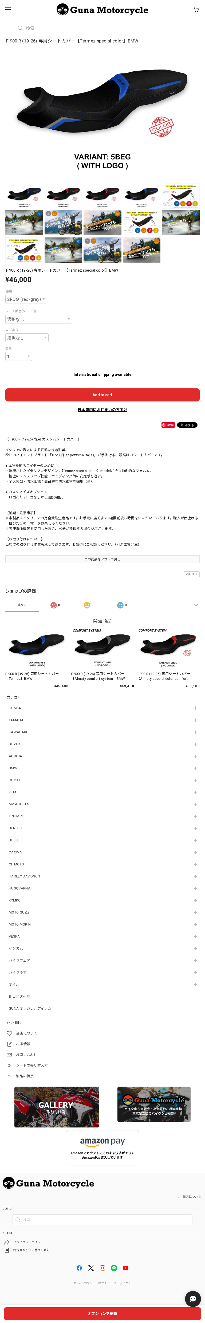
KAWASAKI (18, 732)
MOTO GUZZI (19, 912)
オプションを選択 (102, 1314)
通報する (192, 574)
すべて (22, 605)
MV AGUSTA (19, 804)
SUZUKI (15, 744)
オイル (14, 984)
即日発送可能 (19, 996)
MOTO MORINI (20, 924)
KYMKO (15, 900)
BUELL (14, 840)
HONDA (15, 708)
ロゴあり (11, 330)
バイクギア (18, 972)
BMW (13, 768)
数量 (8, 348)
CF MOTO (16, 864)
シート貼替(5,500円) (20, 311)
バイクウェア (19, 960)
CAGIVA (15, 852)
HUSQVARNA (19, 888)
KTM (12, 792)
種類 (8, 291)
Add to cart (102, 395)
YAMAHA (16, 720)
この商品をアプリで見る (102, 559)
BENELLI (15, 828)
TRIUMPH (16, 816)
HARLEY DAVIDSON (24, 876)
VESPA (14, 936)
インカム (16, 948)
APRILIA (15, 756)
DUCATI (15, 780)
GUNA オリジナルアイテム (30, 1008)
